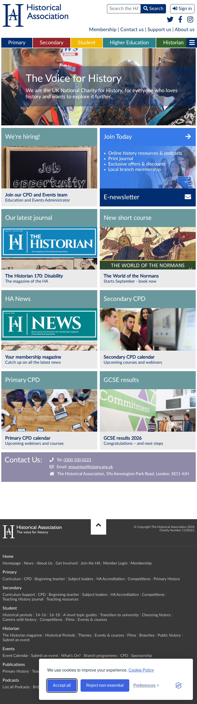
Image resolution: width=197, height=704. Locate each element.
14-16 (40, 615)
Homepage (12, 563)
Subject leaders (80, 579)
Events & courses (92, 620)
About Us (45, 563)
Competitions (139, 579)
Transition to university (119, 615)
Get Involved (66, 563)
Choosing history (156, 615)
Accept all (62, 685)
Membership (102, 29)
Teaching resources (62, 599)
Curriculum (12, 579)
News (29, 563)
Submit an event (16, 640)
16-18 (54, 615)
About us (184, 29)
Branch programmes (100, 656)
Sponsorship (141, 656)
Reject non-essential (105, 685)
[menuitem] (17, 43)
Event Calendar (15, 656)
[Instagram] (190, 19)
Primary (16, 42)
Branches (147, 635)
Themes (85, 635)
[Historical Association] (35, 24)
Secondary (51, 42)
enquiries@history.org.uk (90, 467)
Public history (169, 635)
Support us (159, 29)
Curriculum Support (19, 595)
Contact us (132, 29)
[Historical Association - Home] (32, 537)
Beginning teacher (50, 579)
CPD (28, 579)
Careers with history (20, 620)
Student (86, 42)
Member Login (115, 563)
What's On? (71, 656)
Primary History (167, 579)
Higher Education (129, 42)
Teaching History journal (23, 599)
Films (70, 620)
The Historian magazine (22, 635)
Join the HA (90, 563)
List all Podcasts (16, 687)
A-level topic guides (80, 615)
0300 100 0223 (77, 460)
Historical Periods (60, 635)
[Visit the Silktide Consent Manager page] (178, 685)
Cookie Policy (141, 670)
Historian (173, 42)
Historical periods (17, 615)
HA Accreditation (110, 579)
